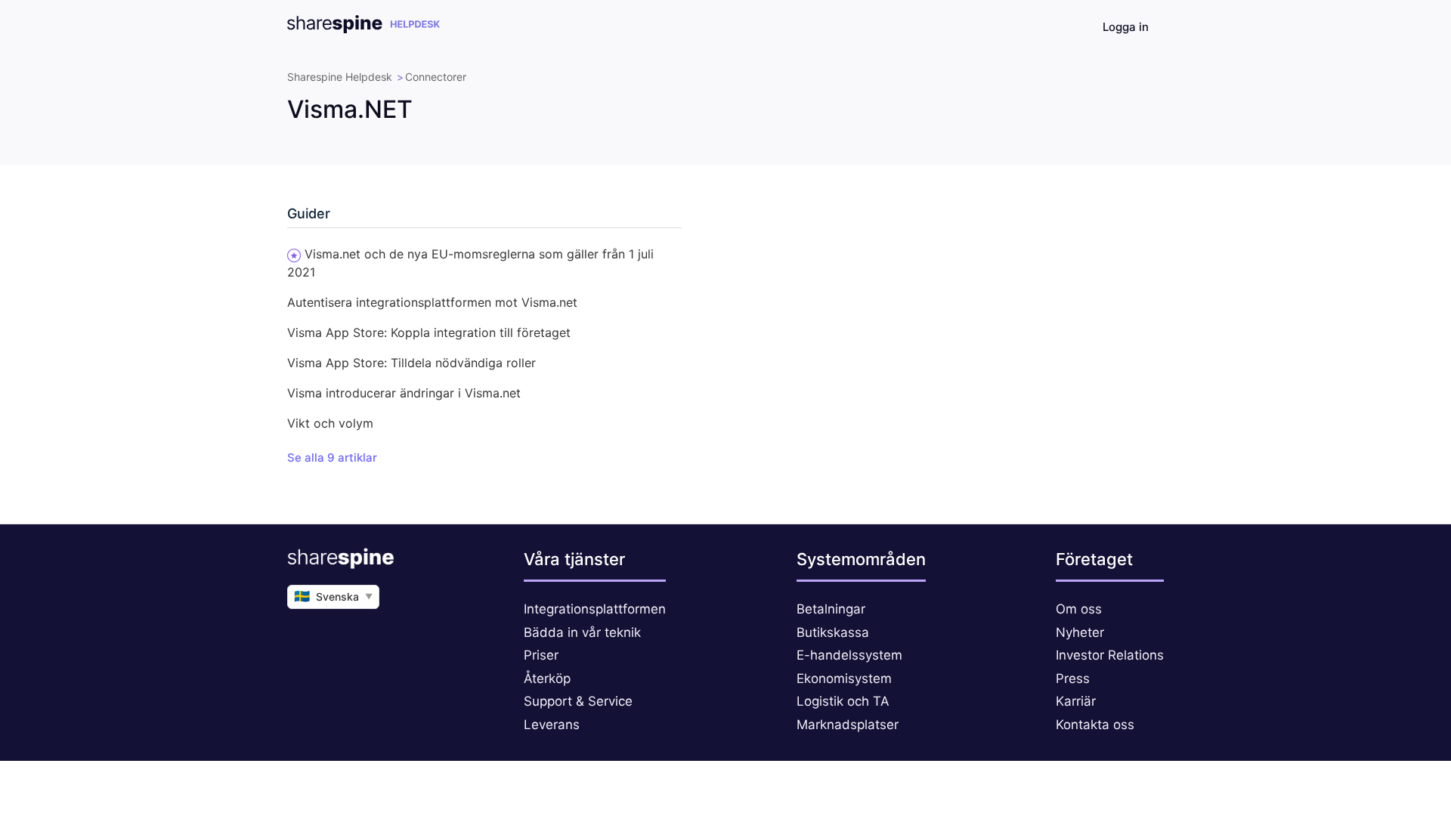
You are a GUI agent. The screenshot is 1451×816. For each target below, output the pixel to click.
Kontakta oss (1095, 724)
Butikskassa (833, 632)
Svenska (333, 596)
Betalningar (831, 609)
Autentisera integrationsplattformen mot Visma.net (432, 302)
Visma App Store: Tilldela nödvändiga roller (411, 362)
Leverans (552, 724)
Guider (308, 213)
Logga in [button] (1126, 27)
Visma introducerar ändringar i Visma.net (404, 392)
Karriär (1076, 701)
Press (1073, 678)
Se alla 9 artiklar (332, 457)
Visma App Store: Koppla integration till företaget (429, 332)
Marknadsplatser (848, 724)
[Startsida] (363, 29)
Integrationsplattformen (595, 609)
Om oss (1079, 609)
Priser (541, 655)
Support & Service (578, 701)
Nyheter (1080, 632)
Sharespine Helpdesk (339, 76)
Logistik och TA (843, 701)
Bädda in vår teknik (582, 632)
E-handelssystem (849, 655)
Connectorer (435, 76)
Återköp (547, 678)
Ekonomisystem (844, 678)
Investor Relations (1110, 655)
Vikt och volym (330, 423)
